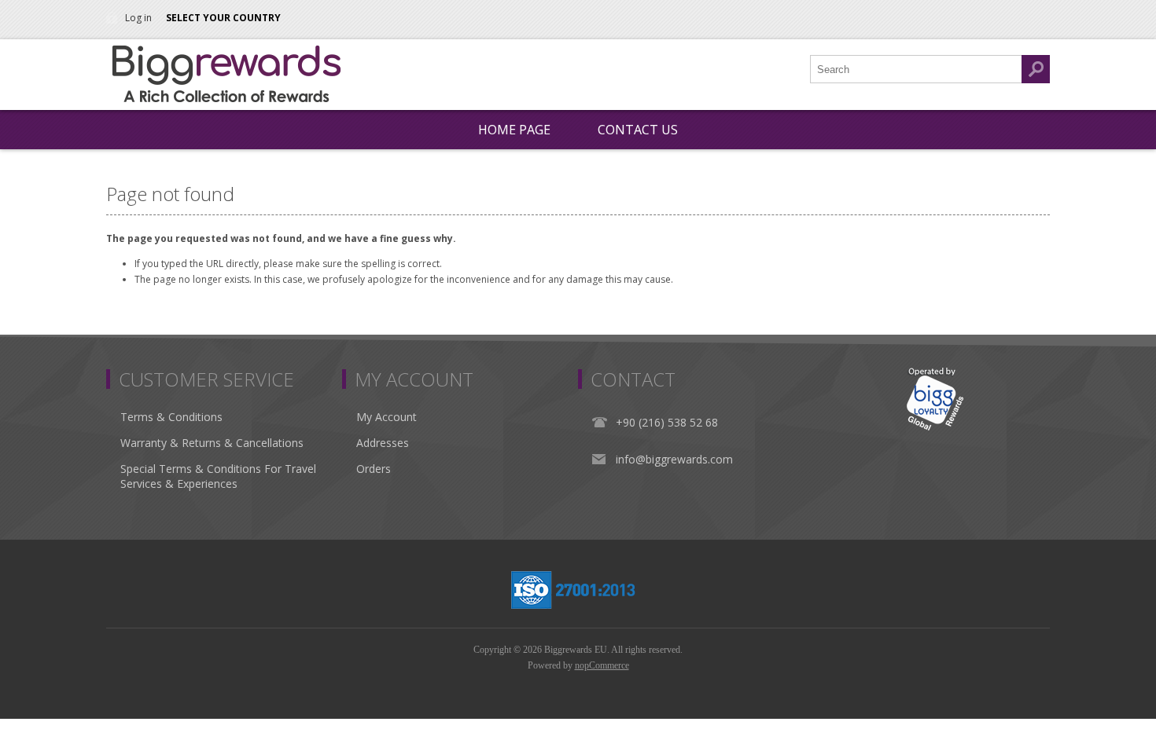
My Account (386, 416)
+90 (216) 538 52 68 (667, 422)
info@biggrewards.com (674, 459)
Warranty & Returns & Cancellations (212, 442)
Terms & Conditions (171, 416)
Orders (373, 468)
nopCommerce (602, 665)
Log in (138, 17)
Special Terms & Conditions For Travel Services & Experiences (218, 476)
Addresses (382, 442)
